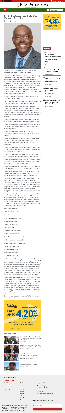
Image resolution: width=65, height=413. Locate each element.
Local (21, 386)
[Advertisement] (52, 38)
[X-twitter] (8, 380)
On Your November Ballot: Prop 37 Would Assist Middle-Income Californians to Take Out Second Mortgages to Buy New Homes (53, 57)
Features (22, 391)
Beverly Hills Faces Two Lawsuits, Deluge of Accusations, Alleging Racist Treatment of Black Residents (30, 338)
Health (21, 395)
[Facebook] (6, 380)
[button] (5, 10)
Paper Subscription (7, 389)
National (22, 389)
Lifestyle (22, 397)
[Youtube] (10, 380)
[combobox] (55, 10)
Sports (21, 399)
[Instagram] (13, 380)
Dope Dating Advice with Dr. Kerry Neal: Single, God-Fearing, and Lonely (52, 102)
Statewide (22, 388)
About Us (5, 386)
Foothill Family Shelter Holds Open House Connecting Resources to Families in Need (52, 91)
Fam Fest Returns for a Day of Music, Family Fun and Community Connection (52, 69)
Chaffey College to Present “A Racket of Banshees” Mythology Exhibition (52, 80)
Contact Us (5, 388)
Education (22, 393)
